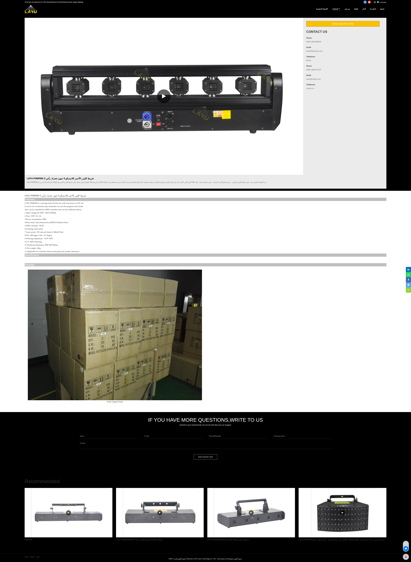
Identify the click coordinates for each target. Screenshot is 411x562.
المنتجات (335, 9)
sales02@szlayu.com (314, 51)
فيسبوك (32, 556)
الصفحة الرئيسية (322, 9)
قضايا (356, 9)
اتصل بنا (373, 9)
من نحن (347, 9)
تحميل (382, 9)
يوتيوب (38, 556)
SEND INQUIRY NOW (343, 24)
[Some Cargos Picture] (115, 335)
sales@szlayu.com (313, 79)
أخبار (364, 9)
